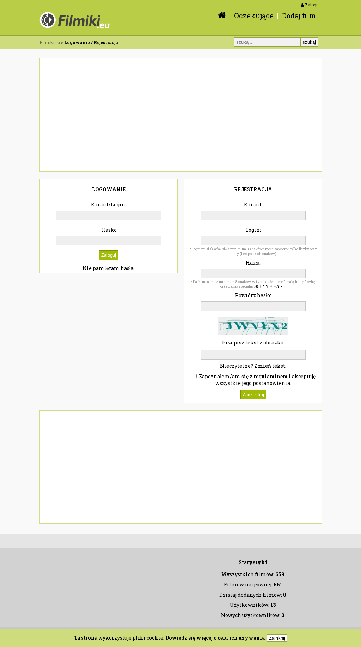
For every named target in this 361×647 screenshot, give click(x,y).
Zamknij (277, 638)
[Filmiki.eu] (220, 15)
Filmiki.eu (49, 42)
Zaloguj (312, 4)
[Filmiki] (75, 28)
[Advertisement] (181, 115)
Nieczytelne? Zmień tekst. (253, 365)
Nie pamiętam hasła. (108, 268)
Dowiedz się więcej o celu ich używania (215, 637)
